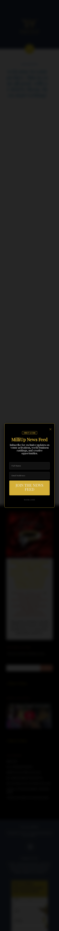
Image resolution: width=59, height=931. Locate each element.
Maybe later (29, 500)
